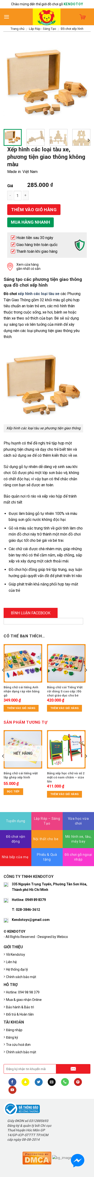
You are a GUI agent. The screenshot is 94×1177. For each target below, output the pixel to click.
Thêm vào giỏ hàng (34, 209)
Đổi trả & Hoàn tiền (20, 1014)
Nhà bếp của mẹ (15, 857)
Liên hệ (11, 962)
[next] (82, 82)
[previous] (11, 82)
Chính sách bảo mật (21, 977)
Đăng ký (12, 1037)
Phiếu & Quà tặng (47, 857)
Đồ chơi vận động (15, 839)
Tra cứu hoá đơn (18, 1045)
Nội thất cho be (45, 839)
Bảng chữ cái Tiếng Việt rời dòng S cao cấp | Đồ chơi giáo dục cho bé (64, 691)
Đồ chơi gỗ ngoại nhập (78, 857)
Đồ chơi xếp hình (72, 29)
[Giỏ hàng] (83, 17)
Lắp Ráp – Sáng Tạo (47, 821)
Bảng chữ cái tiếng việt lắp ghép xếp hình (21, 775)
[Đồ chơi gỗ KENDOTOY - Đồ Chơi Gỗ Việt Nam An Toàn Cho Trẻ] (47, 16)
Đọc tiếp (13, 791)
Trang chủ (17, 29)
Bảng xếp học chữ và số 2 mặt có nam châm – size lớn (65, 777)
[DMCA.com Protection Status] (36, 1158)
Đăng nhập (14, 1030)
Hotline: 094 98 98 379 (23, 992)
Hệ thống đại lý (17, 969)
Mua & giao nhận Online (24, 1000)
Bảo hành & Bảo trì (20, 1007)
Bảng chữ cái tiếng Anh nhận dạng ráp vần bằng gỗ (22, 691)
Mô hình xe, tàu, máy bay (78, 839)
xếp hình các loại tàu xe (39, 293)
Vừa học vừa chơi (78, 821)
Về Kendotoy (16, 954)
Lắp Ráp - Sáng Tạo (42, 29)
